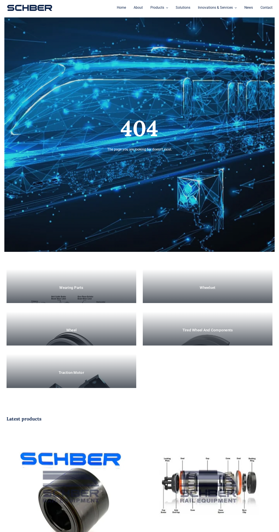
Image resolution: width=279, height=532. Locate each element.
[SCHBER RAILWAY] (30, 5)
